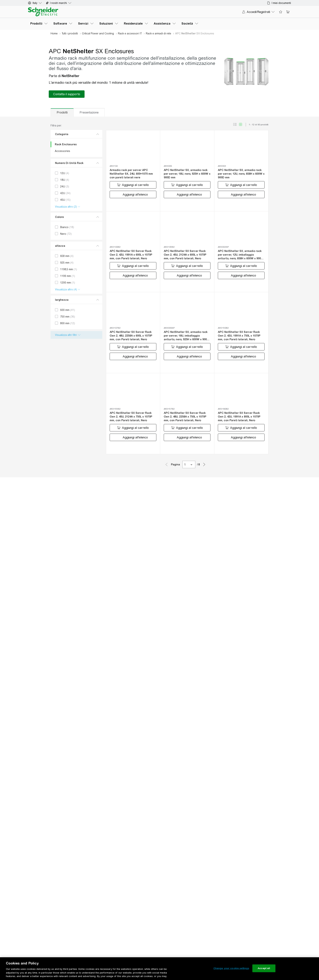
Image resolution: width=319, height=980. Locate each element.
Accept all (264, 968)
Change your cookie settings (231, 968)
